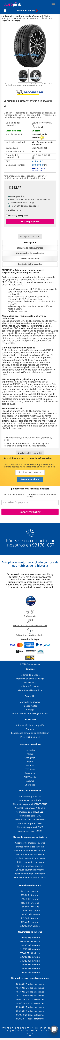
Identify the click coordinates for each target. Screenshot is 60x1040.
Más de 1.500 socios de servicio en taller (30, 625)
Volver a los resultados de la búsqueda (22, 16)
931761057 (43, 545)
